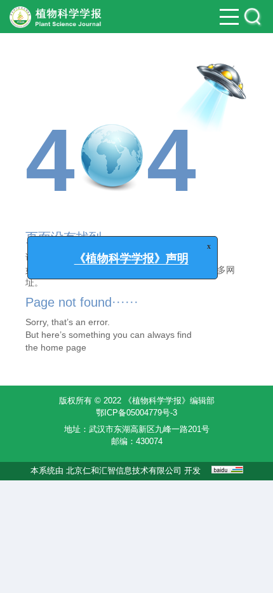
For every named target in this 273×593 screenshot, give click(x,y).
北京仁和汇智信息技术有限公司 (124, 470)
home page (63, 347)
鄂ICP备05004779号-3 (136, 412)
